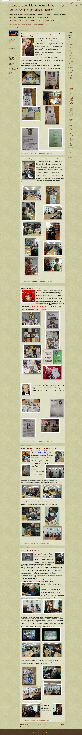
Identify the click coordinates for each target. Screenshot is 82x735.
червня (71, 70)
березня (71, 75)
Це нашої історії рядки (15, 27)
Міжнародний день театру (30, 288)
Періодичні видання (38, 24)
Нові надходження (30, 20)
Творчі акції (21, 20)
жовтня (71, 65)
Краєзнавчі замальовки (48, 20)
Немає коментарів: (42, 153)
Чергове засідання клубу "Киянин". (71, 132)
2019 (69, 53)
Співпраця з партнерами (70, 157)
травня (71, 72)
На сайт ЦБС (13, 20)
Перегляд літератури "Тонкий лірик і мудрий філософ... (71, 80)
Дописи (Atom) (28, 726)
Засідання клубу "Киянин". (30, 550)
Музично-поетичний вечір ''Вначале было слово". (71, 127)
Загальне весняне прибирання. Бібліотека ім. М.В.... (71, 115)
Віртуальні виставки (15, 24)
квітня (71, 73)
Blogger (47, 732)
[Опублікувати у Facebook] (50, 153)
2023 (69, 47)
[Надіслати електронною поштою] (47, 153)
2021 (69, 50)
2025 (69, 44)
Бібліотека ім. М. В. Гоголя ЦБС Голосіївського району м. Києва (31, 7)
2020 (69, 52)
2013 (69, 152)
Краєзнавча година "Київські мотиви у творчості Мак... (71, 121)
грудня (71, 61)
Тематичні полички (26, 24)
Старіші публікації (61, 724)
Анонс (38, 20)
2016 (69, 58)
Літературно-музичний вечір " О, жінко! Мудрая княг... (71, 138)
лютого (71, 147)
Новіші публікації (24, 724)
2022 (69, 49)
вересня (71, 67)
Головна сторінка (42, 724)
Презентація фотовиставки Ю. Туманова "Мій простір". (41, 448)
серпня (71, 69)
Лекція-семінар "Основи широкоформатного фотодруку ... (71, 108)
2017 (69, 56)
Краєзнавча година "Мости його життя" (71, 144)
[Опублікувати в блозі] (48, 153)
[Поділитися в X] (49, 153)
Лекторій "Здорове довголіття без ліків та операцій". (39, 159)
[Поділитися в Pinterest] (51, 153)
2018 (69, 55)
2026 (69, 42)
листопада (71, 62)
